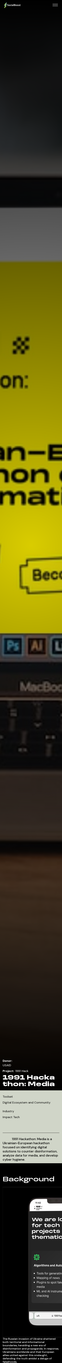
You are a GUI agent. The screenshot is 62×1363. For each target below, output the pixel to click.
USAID (7, 1065)
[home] (27, 5)
